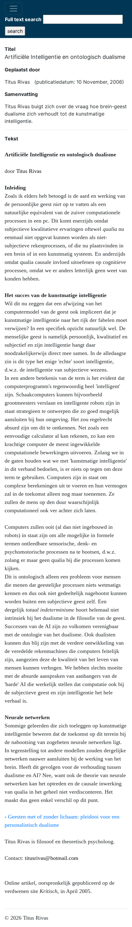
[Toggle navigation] (13, 8)
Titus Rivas (28, 171)
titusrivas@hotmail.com (51, 858)
